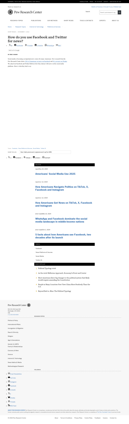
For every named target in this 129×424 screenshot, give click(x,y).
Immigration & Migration (15, 328)
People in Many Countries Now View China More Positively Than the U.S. (64, 285)
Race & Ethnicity (13, 332)
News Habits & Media (15, 362)
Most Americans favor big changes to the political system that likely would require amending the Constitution (63, 279)
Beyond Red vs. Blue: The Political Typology (54, 291)
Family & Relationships (15, 346)
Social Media (36, 148)
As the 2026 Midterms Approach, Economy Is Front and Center (62, 273)
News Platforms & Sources (25, 148)
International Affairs (14, 324)
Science (10, 354)
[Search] (119, 12)
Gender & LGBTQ (13, 344)
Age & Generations (14, 340)
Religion (10, 336)
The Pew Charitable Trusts (104, 412)
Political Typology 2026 (47, 268)
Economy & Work (13, 350)
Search (88, 11)
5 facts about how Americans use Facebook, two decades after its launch (63, 236)
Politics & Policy (13, 320)
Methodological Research (16, 366)
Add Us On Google (14, 50)
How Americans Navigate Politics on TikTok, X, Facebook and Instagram (61, 188)
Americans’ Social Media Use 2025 (55, 173)
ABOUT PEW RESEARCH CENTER (16, 410)
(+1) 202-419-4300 (13, 314)
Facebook (14, 148)
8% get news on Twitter (60, 61)
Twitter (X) (43, 148)
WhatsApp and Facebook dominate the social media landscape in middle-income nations (61, 220)
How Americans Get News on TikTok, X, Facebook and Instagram (63, 204)
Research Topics (16, 20)
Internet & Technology (15, 358)
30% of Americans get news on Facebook (37, 61)
